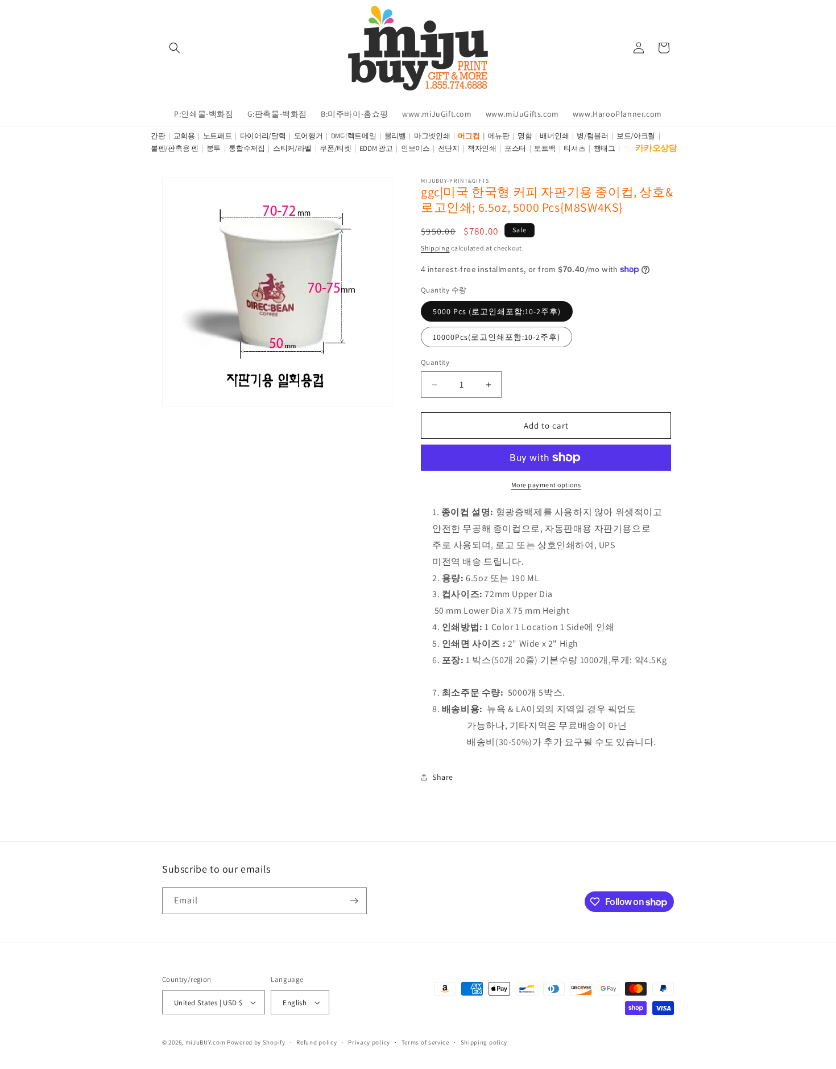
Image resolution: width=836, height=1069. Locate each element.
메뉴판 (499, 136)
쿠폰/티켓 (335, 148)
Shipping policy (484, 1042)
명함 (525, 136)
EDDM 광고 (376, 148)
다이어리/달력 (263, 136)
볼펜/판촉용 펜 (174, 148)
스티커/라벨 (292, 148)
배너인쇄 (554, 136)
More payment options (546, 484)
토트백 (545, 148)
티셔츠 (574, 148)
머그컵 (468, 136)
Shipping (435, 248)
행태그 (604, 148)
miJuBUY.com (205, 1042)
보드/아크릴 (635, 136)
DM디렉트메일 (353, 136)
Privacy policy (369, 1042)
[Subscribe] (353, 900)
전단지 (449, 148)
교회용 (184, 136)
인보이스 (415, 148)
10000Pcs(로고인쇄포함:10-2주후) (496, 337)
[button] (174, 47)
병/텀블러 (593, 136)
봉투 (213, 148)
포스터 (515, 148)
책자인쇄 (481, 148)
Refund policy (316, 1042)
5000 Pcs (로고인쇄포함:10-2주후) (497, 311)
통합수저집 (247, 148)
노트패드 (217, 136)
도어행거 (308, 136)
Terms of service (425, 1042)
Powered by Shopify (256, 1042)
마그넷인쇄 (432, 136)
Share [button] (442, 777)
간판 (158, 136)
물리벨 (395, 136)
